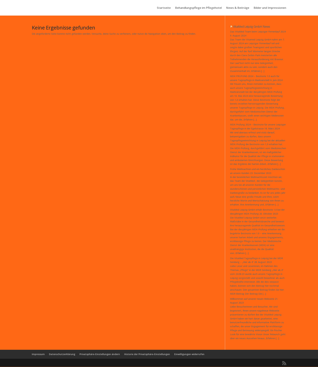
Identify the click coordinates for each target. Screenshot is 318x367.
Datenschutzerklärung (62, 354)
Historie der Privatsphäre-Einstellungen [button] (147, 354)
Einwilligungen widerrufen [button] (189, 354)
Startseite (164, 8)
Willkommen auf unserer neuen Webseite (252, 298)
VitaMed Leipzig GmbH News (251, 26)
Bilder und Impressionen (270, 8)
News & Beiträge (237, 8)
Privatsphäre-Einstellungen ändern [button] (100, 354)
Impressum (38, 354)
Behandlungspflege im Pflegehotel (198, 8)
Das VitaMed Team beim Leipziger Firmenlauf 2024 (258, 31)
